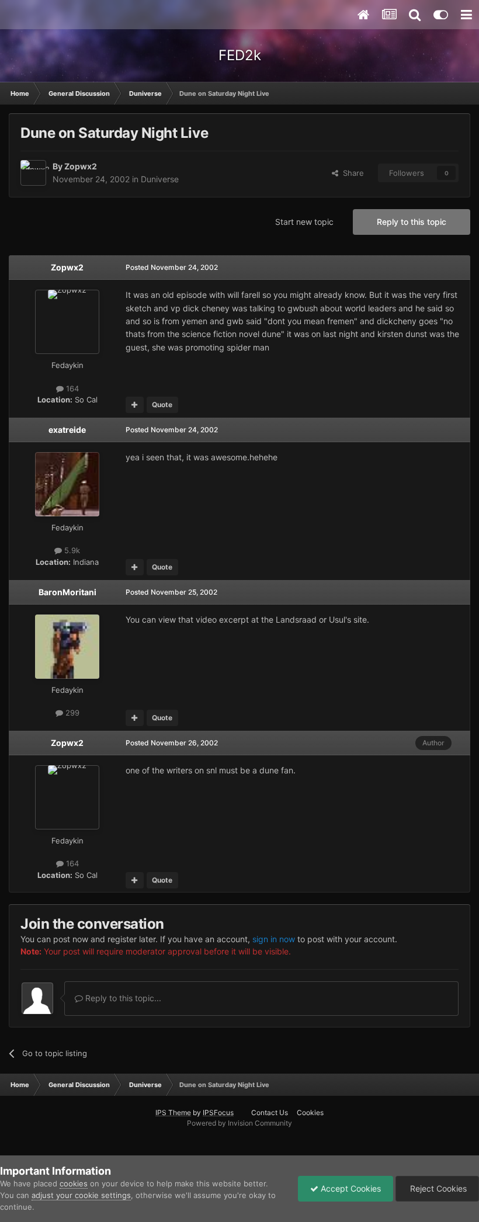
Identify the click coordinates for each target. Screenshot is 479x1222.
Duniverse (160, 179)
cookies (74, 1183)
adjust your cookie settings (81, 1195)
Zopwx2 (80, 166)
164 (71, 388)
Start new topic (304, 222)
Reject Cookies (437, 1188)
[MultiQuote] (135, 405)
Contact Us (269, 1112)
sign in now (273, 939)
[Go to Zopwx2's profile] (33, 173)
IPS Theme (173, 1112)
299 (71, 712)
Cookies (310, 1112)
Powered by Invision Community (239, 1123)
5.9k (71, 550)
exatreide (67, 430)
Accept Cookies (349, 1188)
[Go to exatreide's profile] (67, 484)
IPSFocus (218, 1112)
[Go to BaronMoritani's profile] (67, 647)
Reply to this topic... (122, 998)
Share (351, 173)
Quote (162, 404)
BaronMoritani (67, 592)
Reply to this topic (411, 222)
